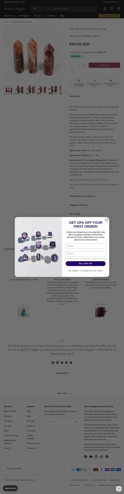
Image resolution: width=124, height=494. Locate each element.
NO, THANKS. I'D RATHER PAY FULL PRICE (86, 270)
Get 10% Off (85, 264)
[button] (10, 488)
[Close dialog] (106, 219)
